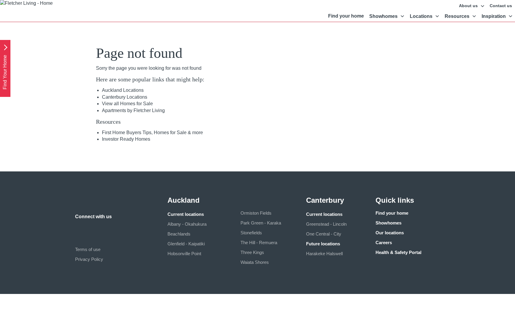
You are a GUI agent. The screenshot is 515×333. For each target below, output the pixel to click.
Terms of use (87, 249)
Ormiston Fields (256, 213)
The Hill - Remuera (259, 242)
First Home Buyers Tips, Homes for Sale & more (152, 132)
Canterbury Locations (124, 97)
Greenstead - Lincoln (326, 224)
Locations (421, 16)
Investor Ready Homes (126, 139)
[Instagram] (80, 228)
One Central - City (323, 233)
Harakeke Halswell (324, 253)
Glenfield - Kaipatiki (186, 243)
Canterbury (325, 200)
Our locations (390, 232)
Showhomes (383, 16)
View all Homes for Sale (127, 103)
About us (468, 5)
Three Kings (252, 252)
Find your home (346, 15)
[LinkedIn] (92, 228)
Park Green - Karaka (261, 222)
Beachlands (178, 233)
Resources (457, 16)
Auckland (183, 200)
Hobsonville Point (184, 253)
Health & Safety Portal (398, 252)
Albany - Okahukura (187, 224)
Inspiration (494, 16)
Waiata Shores (255, 262)
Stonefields (251, 232)
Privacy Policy (89, 259)
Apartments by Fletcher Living (133, 110)
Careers (384, 242)
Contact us (501, 5)
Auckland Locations (123, 90)
